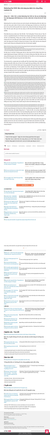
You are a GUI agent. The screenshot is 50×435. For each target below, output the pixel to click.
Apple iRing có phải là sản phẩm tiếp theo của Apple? (30, 322)
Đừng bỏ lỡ (7, 160)
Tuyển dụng (24, 433)
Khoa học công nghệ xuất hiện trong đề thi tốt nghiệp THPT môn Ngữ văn (20, 406)
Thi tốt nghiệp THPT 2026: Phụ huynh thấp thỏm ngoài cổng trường (35, 178)
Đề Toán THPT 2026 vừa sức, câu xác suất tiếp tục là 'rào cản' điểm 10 (20, 404)
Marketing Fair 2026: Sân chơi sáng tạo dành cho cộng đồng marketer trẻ (22, 4)
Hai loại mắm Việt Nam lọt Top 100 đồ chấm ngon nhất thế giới (32, 318)
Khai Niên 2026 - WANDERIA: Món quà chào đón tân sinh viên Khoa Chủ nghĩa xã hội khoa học (32, 197)
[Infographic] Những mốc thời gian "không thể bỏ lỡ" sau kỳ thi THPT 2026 (32, 400)
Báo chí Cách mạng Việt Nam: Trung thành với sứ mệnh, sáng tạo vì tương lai (35, 163)
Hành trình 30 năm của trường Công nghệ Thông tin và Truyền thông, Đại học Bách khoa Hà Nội (35, 309)
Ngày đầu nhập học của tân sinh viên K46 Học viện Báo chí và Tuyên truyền (32, 212)
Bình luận (6, 149)
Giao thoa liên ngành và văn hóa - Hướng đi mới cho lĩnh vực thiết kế (32, 327)
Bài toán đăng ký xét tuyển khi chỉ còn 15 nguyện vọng (19, 390)
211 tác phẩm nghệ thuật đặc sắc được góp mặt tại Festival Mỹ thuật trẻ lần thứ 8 (32, 269)
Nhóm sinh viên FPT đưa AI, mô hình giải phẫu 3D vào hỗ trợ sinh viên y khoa (31, 274)
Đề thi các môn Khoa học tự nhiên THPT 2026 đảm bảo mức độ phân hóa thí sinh (35, 171)
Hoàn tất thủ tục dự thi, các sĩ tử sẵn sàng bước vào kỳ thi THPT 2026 (31, 301)
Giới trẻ (6, 4)
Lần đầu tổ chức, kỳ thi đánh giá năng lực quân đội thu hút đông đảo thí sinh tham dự (32, 394)
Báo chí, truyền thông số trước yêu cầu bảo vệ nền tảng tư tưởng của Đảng (24, 337)
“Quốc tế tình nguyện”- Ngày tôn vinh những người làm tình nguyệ (22, 136)
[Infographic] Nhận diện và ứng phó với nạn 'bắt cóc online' (32, 341)
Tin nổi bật (27, 166)
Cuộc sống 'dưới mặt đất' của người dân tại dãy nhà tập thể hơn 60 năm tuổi (20, 245)
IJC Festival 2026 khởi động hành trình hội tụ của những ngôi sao (32, 264)
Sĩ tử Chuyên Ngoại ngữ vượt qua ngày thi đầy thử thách (17, 408)
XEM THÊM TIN (25, 185)
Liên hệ (20, 433)
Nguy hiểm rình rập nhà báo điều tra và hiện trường (30, 314)
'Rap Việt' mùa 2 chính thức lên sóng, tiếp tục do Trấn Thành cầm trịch (23, 139)
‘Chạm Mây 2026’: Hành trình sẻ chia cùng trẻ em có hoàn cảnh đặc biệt (35, 192)
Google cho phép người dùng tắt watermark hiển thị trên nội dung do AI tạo (21, 353)
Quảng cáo (29, 433)
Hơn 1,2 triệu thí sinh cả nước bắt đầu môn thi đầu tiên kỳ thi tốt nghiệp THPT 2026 (32, 296)
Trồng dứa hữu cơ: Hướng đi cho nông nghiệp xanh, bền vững (21, 362)
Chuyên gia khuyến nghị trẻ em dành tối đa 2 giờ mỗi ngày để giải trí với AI (20, 350)
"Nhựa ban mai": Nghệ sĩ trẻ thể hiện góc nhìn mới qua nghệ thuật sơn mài (31, 202)
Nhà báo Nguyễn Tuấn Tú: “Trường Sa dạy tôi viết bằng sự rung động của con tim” (32, 366)
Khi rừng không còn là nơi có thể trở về (28, 346)
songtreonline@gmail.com (11, 419)
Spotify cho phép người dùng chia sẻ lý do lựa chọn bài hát (17, 352)
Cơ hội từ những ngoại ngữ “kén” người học (28, 259)
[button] (23, 248)
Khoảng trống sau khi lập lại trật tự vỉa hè (13, 380)
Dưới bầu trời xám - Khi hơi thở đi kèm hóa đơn (14, 378)
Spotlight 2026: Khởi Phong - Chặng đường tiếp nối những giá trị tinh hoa (32, 207)
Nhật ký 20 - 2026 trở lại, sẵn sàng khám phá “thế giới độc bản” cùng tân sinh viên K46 (35, 254)
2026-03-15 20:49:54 (7, 13)
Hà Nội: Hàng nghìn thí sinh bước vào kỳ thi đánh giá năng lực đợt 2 (22, 141)
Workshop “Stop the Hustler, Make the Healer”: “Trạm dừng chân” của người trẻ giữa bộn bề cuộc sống (32, 372)
